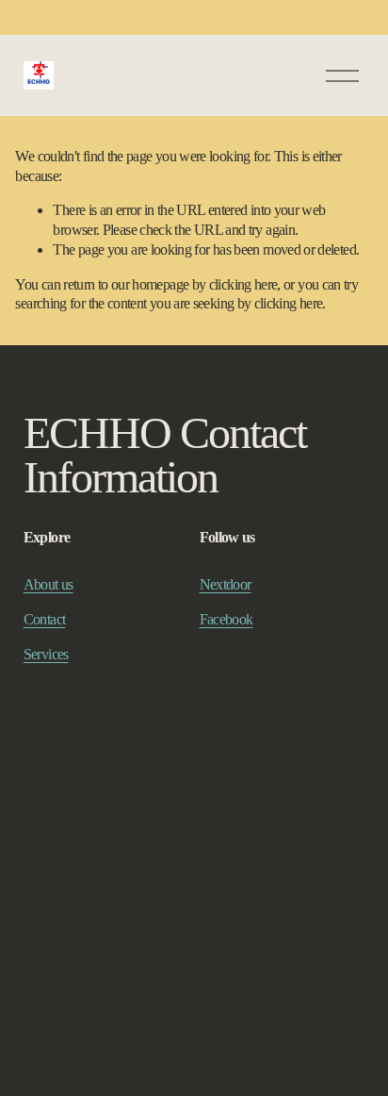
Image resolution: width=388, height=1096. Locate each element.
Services (46, 654)
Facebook (226, 619)
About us (48, 584)
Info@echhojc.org (73, 837)
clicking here (243, 284)
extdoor (230, 584)
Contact (45, 619)
